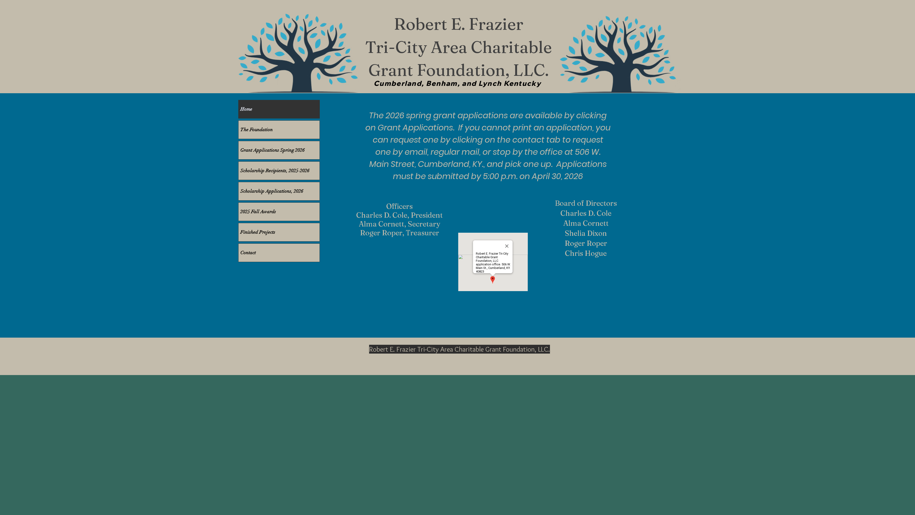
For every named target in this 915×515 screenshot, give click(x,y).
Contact (248, 253)
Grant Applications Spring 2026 (272, 150)
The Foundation (256, 130)
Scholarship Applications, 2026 (271, 191)
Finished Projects (257, 232)
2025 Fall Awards (258, 212)
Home (246, 109)
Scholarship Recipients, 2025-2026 (275, 171)
